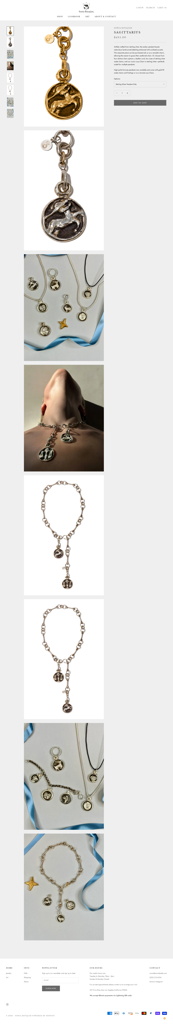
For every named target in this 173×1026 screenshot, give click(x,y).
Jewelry (8, 973)
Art (7, 977)
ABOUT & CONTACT (105, 17)
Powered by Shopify (43, 1016)
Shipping (27, 977)
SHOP (60, 17)
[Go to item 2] (10, 42)
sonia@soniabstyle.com (158, 973)
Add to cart (140, 103)
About (26, 981)
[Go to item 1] (10, 31)
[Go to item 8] (10, 113)
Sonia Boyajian (123, 28)
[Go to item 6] (10, 90)
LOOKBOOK (74, 17)
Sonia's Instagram (156, 981)
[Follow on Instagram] (7, 1004)
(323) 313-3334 (155, 977)
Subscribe (51, 988)
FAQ (25, 973)
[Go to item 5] (10, 77)
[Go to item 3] (10, 54)
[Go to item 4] (10, 66)
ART (87, 17)
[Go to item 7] (10, 102)
